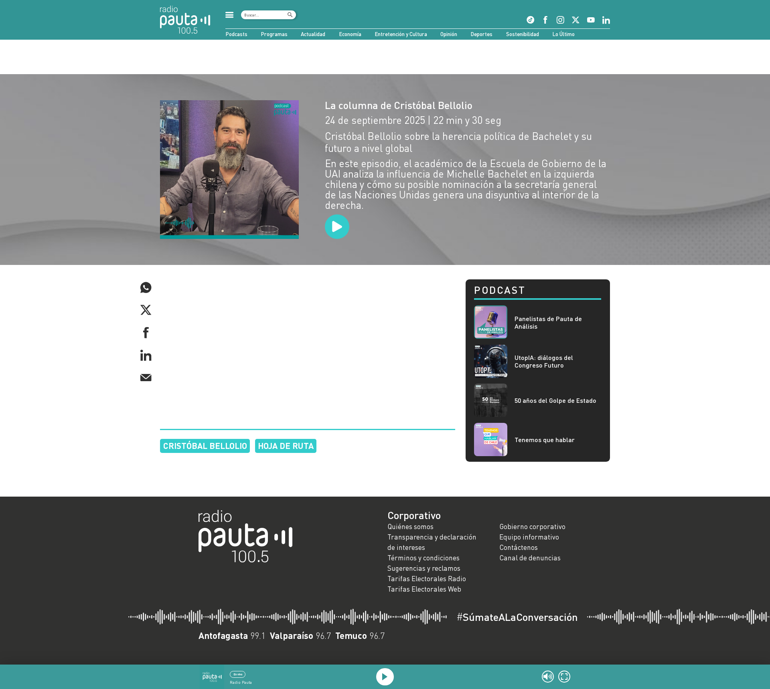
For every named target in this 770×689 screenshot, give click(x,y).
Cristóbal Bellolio (205, 445)
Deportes (481, 34)
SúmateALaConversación (517, 617)
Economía (350, 34)
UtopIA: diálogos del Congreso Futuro (544, 361)
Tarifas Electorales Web (424, 589)
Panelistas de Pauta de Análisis (548, 322)
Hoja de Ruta (286, 445)
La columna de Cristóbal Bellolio (398, 105)
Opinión (448, 34)
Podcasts (236, 34)
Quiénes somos (410, 526)
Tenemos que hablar (545, 439)
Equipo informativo (529, 537)
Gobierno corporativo (532, 526)
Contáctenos (518, 547)
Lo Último (563, 34)
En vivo (237, 674)
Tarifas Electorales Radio (426, 578)
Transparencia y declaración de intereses (431, 542)
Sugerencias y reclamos (423, 568)
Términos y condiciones (423, 558)
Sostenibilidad (522, 34)
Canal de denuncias (530, 558)
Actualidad (313, 34)
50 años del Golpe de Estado (555, 400)
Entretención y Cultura (401, 34)
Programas (274, 34)
